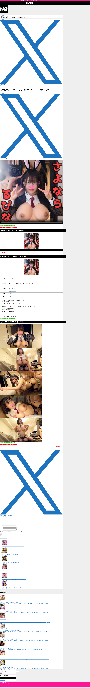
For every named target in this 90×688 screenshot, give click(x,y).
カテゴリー (2, 670)
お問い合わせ (4, 684)
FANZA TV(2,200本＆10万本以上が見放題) (8, 227)
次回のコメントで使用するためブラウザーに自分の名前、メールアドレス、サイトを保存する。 (19, 531)
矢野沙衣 (1, 86)
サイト (1, 529)
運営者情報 (4, 682)
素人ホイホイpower (3, 85)
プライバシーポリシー (6, 683)
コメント (2, 524)
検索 (1, 672)
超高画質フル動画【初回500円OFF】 (7, 225)
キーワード (2, 669)
